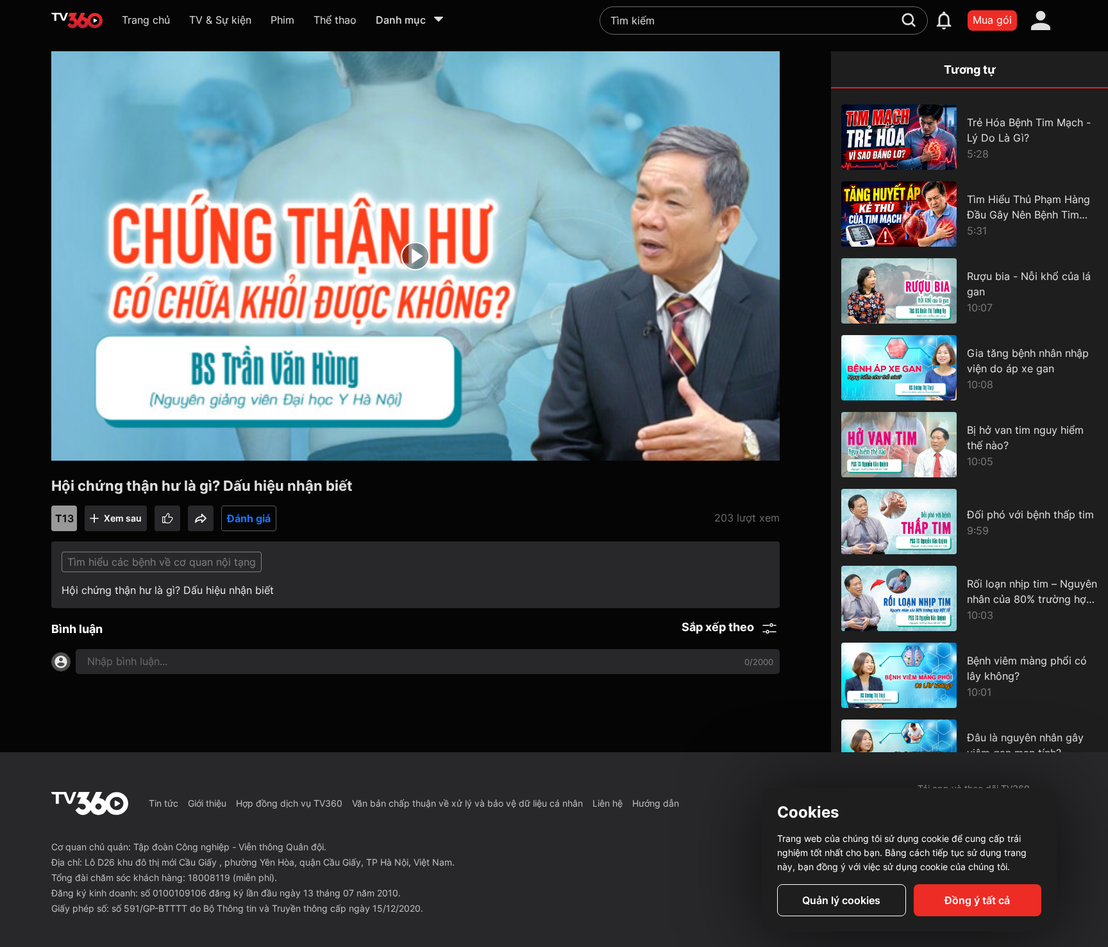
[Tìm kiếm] (908, 19)
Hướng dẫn (655, 803)
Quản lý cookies (841, 900)
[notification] (944, 20)
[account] (1041, 20)
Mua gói (992, 19)
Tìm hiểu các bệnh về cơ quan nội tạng (161, 562)
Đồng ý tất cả (977, 900)
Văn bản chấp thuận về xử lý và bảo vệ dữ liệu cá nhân (467, 803)
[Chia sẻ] (201, 518)
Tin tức (163, 803)
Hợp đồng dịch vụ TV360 (289, 803)
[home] (77, 20)
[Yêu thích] (167, 518)
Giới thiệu (207, 803)
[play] (415, 256)
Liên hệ (607, 803)
